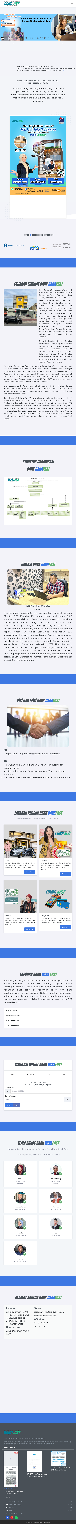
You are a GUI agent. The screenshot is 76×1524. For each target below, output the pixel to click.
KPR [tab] (63, 1074)
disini (63, 70)
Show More (30, 872)
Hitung (9, 1105)
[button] (13, 43)
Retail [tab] (13, 1074)
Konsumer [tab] (30, 1074)
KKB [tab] (48, 1074)
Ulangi (16, 1105)
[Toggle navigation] (72, 3)
